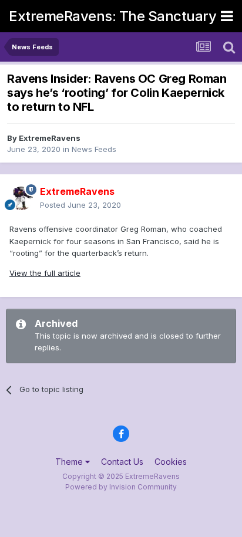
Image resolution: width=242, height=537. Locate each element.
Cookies (170, 462)
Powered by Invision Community (121, 486)
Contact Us (122, 462)
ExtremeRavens (49, 138)
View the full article (44, 273)
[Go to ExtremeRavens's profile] (21, 198)
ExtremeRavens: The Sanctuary (112, 16)
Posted (80, 205)
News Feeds (94, 149)
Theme (70, 462)
